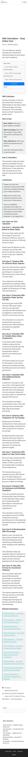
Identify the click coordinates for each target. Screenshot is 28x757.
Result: (5, 87)
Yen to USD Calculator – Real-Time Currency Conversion (12, 655)
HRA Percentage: (8, 69)
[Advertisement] (14, 23)
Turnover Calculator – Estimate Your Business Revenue (12, 676)
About (14, 751)
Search (5, 708)
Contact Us (20, 751)
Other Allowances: (8, 76)
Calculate (14, 83)
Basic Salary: (7, 63)
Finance (7, 688)
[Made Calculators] (4, 2)
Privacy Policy (8, 751)
